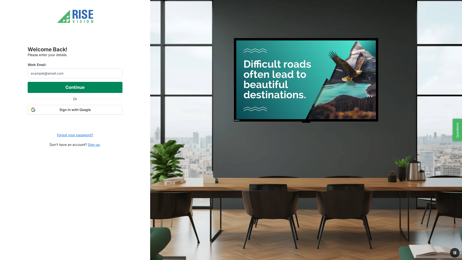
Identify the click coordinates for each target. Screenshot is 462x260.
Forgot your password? (75, 135)
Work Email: (37, 65)
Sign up (94, 145)
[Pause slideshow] (455, 253)
